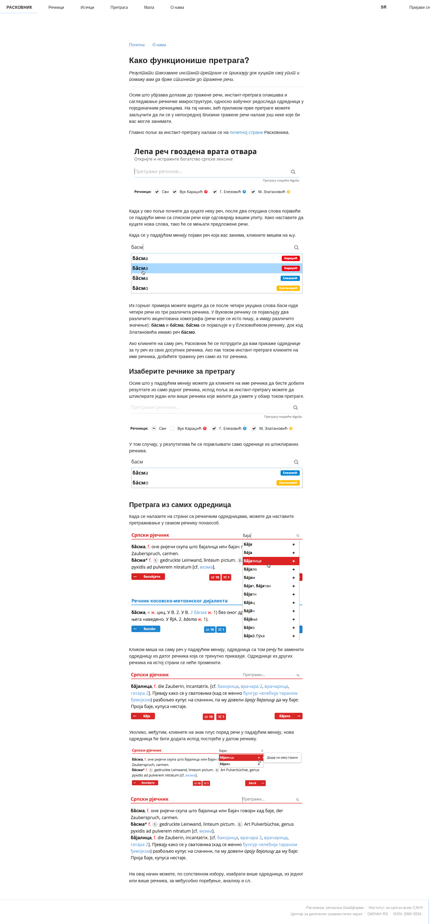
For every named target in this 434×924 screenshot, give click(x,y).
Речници (55, 7)
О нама (177, 7)
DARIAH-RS (377, 913)
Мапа (148, 7)
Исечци (87, 7)
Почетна (137, 44)
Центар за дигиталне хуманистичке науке (326, 913)
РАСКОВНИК (18, 7)
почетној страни (246, 132)
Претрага (119, 7)
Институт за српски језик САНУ (396, 907)
